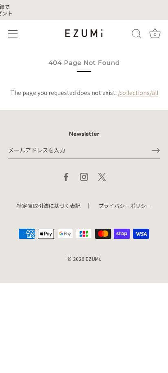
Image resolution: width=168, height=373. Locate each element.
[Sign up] (156, 150)
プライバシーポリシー (124, 205)
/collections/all (138, 92)
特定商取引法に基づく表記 (48, 205)
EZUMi (93, 258)
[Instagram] (84, 176)
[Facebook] (66, 176)
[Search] (137, 35)
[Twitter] (102, 176)
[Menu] (13, 34)
